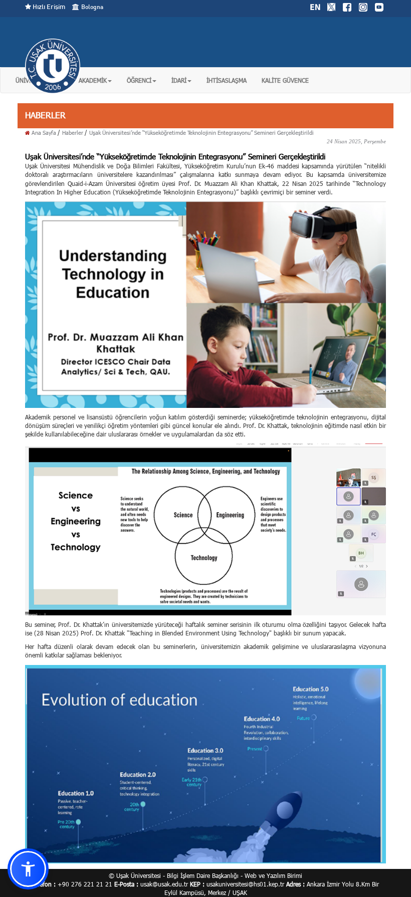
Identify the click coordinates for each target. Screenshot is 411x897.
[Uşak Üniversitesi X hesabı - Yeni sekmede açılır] (331, 6)
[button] (95, 80)
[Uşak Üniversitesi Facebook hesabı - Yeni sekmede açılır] (346, 6)
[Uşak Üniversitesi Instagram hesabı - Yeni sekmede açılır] (362, 6)
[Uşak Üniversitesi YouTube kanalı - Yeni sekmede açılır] (378, 6)
